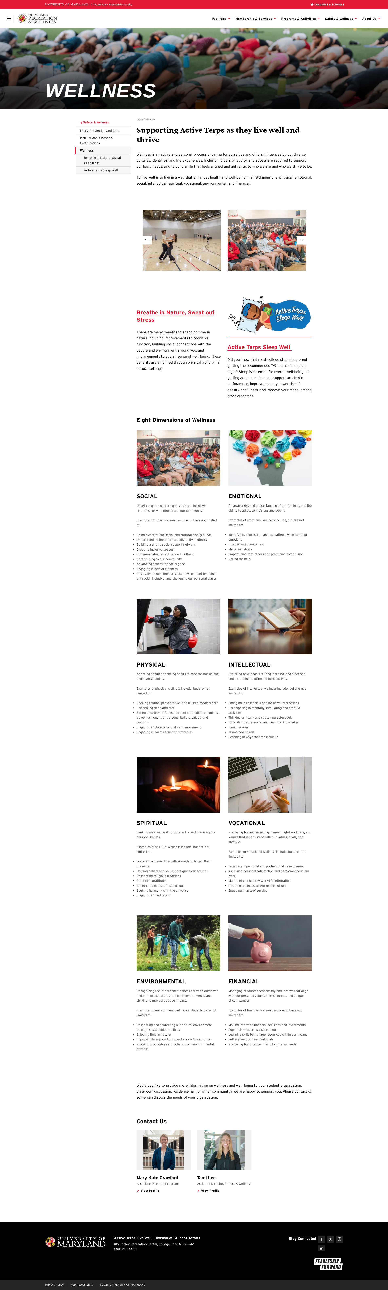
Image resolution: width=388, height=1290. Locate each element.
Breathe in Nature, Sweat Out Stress (102, 160)
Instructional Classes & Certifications (96, 140)
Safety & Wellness (96, 122)
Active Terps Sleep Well (101, 170)
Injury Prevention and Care (100, 130)
